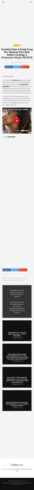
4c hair (9, 278)
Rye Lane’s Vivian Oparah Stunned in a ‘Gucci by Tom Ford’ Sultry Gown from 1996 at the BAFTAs (17, 379)
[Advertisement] (17, 23)
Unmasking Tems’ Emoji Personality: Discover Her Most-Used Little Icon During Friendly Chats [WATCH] (17, 356)
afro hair (14, 278)
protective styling (19, 280)
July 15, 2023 (19, 62)
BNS (12, 62)
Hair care (19, 278)
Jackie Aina (11, 137)
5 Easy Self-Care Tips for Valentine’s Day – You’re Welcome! (17, 334)
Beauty (17, 45)
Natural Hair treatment (8, 280)
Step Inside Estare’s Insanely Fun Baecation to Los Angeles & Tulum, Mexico (17, 404)
